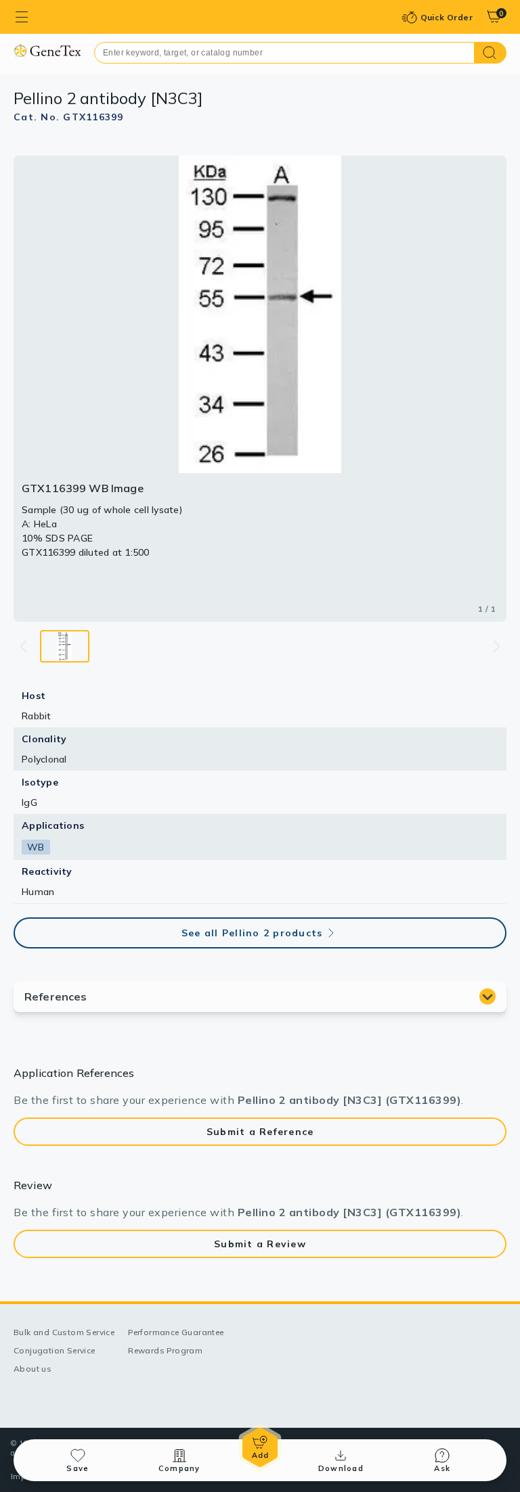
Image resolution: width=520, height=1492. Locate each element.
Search (490, 53)
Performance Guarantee (175, 1332)
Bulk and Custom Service (64, 1332)
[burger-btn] (22, 17)
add (260, 1447)
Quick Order (446, 17)
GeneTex (47, 50)
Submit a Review (260, 1244)
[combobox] (284, 53)
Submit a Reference (260, 1132)
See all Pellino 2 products (252, 933)
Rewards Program (165, 1350)
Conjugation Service (54, 1350)
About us (32, 1369)
